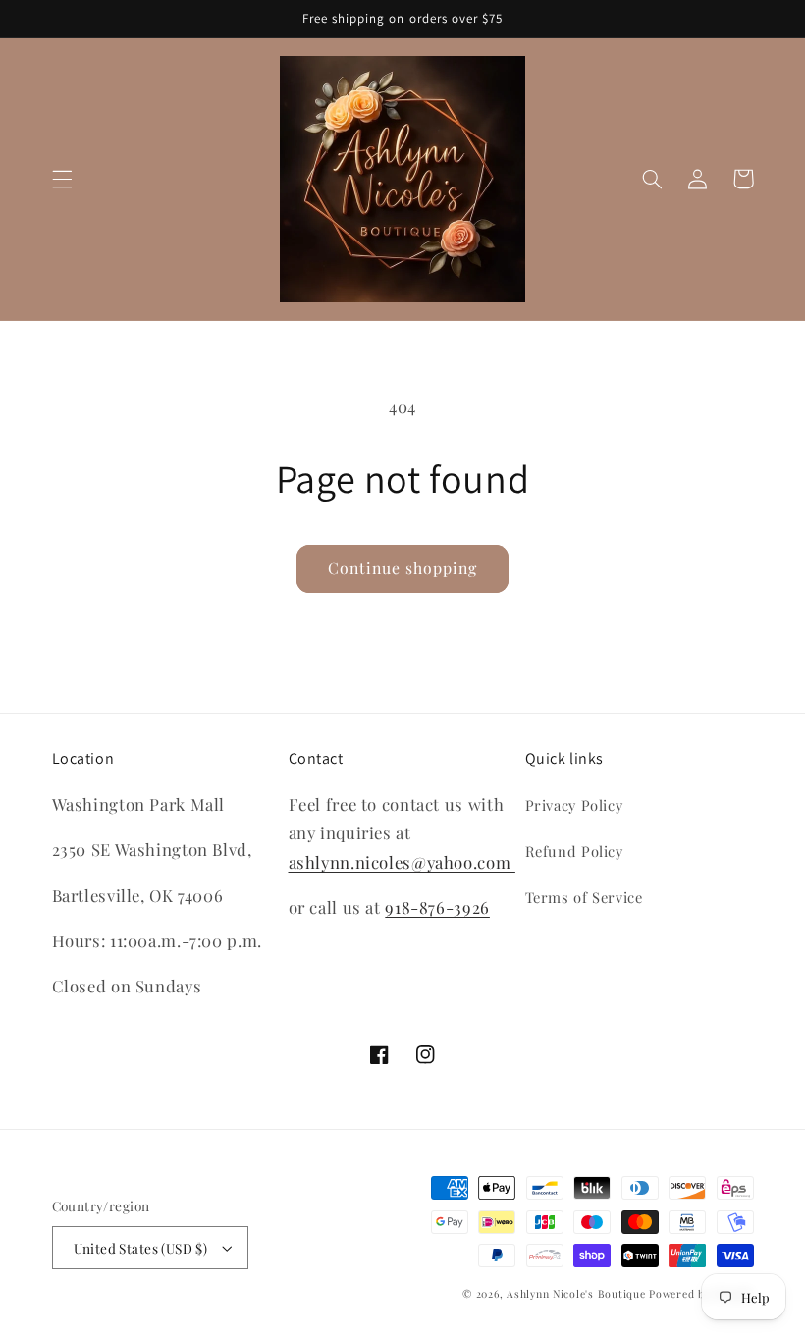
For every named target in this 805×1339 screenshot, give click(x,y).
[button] (61, 178)
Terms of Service (584, 897)
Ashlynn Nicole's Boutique (576, 1294)
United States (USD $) (141, 1248)
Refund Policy (574, 851)
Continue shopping (403, 568)
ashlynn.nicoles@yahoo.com (402, 862)
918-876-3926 (437, 907)
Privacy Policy (574, 805)
